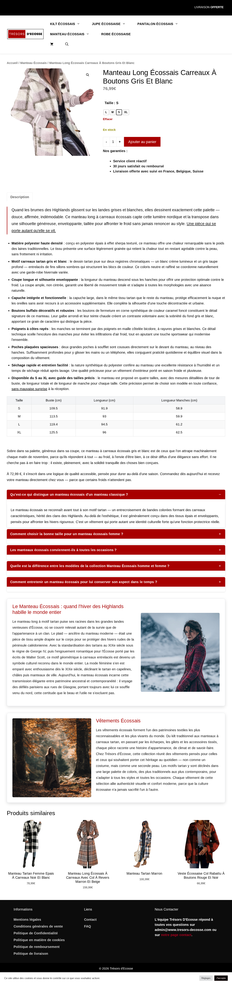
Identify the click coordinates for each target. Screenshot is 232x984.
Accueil (12, 63)
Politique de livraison (31, 953)
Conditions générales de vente (38, 926)
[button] (66, 44)
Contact (90, 919)
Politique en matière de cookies (39, 940)
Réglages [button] (206, 978)
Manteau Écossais (67, 34)
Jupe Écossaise (106, 24)
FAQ (87, 926)
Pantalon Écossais (155, 24)
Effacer (108, 119)
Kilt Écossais (62, 24)
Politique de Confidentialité (36, 933)
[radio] (106, 112)
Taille (109, 103)
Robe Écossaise (116, 34)
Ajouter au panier (142, 142)
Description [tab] (19, 197)
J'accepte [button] (221, 978)
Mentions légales (27, 919)
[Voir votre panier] (51, 44)
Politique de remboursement (37, 947)
